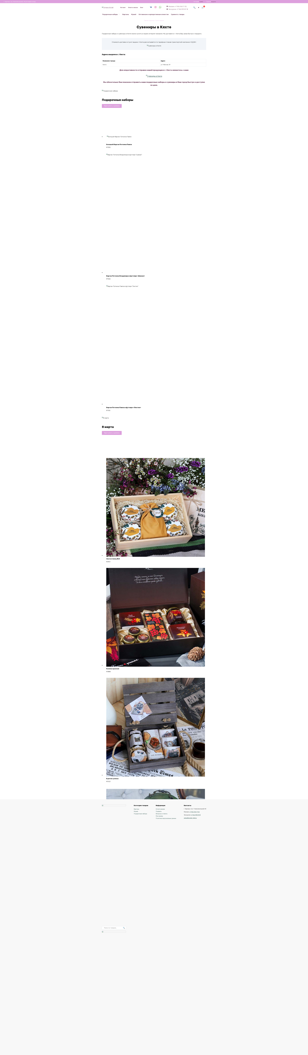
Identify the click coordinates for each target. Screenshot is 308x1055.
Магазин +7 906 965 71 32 (178, 6)
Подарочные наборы (110, 14)
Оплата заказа (133, 7)
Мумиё (133, 14)
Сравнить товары (177, 14)
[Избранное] (198, 7)
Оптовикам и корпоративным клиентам (154, 14)
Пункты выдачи (159, 20)
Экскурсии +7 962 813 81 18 (178, 9)
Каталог (123, 7)
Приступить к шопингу (112, 106)
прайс (201, 1)
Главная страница (149, 20)
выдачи (213, 1)
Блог (141, 7)
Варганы (125, 14)
